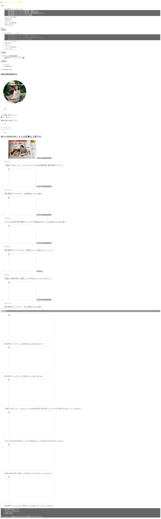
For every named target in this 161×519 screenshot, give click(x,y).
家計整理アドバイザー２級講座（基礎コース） (24, 11)
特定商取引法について (11, 509)
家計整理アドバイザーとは (13, 9)
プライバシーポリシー (11, 511)
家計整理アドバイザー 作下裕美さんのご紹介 (23, 376)
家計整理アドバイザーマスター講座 (20, 15)
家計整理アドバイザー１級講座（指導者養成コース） (26, 13)
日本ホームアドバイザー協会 (21, 516)
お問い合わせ (8, 24)
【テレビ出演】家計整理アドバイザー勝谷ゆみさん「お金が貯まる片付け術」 (34, 441)
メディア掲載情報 (10, 23)
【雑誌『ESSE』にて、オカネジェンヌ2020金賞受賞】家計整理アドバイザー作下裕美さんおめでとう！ (42, 408)
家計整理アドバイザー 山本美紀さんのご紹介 (23, 344)
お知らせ (7, 21)
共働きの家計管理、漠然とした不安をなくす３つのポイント (28, 473)
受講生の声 (8, 19)
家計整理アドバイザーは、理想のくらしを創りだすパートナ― (28, 505)
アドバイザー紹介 (10, 17)
